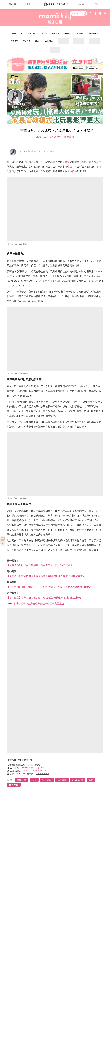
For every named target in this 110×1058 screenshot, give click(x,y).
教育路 (44, 33)
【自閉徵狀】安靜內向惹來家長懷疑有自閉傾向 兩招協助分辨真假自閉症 (46, 576)
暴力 (91, 780)
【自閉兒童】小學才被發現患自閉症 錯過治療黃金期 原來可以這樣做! (44, 597)
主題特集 (26, 41)
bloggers (55, 137)
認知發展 (47, 780)
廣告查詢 (81, 4)
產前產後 (55, 33)
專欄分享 (14, 41)
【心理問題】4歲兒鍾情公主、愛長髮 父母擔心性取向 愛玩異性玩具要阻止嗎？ (49, 586)
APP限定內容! (17, 33)
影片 (37, 41)
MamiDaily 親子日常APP (32, 767)
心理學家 (62, 780)
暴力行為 (72, 171)
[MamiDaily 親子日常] (55, 18)
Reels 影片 (48, 41)
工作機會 (97, 4)
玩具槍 (66, 161)
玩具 (34, 780)
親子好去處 (93, 33)
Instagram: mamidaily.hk (34, 770)
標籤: (10, 779)
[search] (91, 13)
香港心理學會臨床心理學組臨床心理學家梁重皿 (38, 603)
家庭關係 (80, 33)
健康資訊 (68, 33)
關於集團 (12, 4)
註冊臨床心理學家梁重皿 (32, 151)
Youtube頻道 (42, 773)
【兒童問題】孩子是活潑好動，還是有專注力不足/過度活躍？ (40, 565)
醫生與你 (68, 137)
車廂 (79, 161)
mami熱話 (32, 33)
